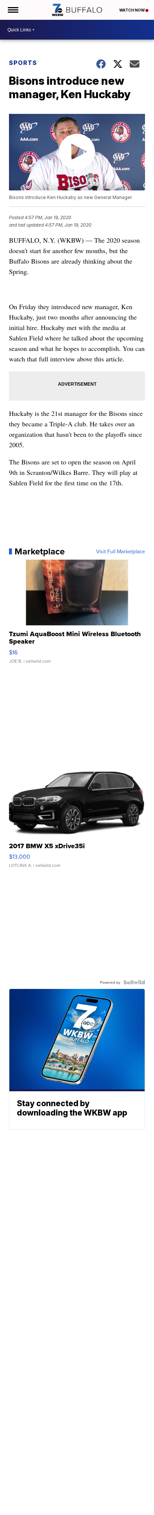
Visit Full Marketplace (120, 551)
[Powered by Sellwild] (134, 982)
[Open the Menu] (12, 10)
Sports (23, 62)
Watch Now (132, 10)
